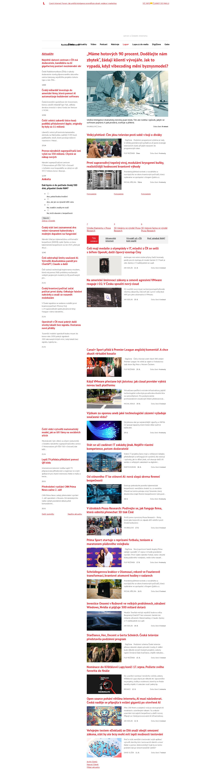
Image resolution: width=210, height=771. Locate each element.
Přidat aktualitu (93, 767)
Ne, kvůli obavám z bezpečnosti (60, 213)
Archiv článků (92, 761)
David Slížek (129, 753)
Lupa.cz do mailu (140, 44)
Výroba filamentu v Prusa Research (99, 229)
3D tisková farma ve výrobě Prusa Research (154, 229)
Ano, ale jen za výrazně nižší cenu (60, 202)
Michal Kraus (129, 404)
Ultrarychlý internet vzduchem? (110, 241)
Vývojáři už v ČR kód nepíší (134, 239)
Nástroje (115, 44)
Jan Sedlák (128, 268)
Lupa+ (126, 44)
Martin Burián (130, 467)
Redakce (127, 689)
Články (71, 44)
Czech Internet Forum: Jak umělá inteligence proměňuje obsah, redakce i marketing (83, 3)
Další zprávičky (48, 514)
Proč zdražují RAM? (156, 238)
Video (93, 44)
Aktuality (82, 44)
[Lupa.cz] (44, 3)
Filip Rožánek (129, 153)
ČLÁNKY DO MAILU (161, 3)
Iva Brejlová (91, 126)
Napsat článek (92, 764)
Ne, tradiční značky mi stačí (58, 207)
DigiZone (156, 44)
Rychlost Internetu (63, 44)
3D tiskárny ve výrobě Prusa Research (127, 229)
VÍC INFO (146, 3)
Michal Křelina (130, 182)
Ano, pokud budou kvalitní (57, 196)
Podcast (103, 44)
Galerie (168, 44)
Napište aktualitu (75, 514)
